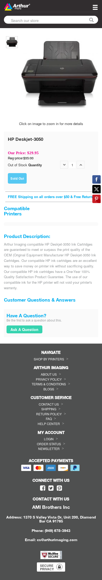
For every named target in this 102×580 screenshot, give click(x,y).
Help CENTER (49, 423)
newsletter (49, 448)
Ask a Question (24, 329)
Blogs (48, 389)
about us (49, 374)
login (49, 439)
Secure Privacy (47, 567)
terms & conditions (49, 384)
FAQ (49, 418)
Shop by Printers (49, 359)
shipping (48, 409)
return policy (49, 414)
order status (49, 444)
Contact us (49, 404)
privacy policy (49, 379)
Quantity (35, 165)
